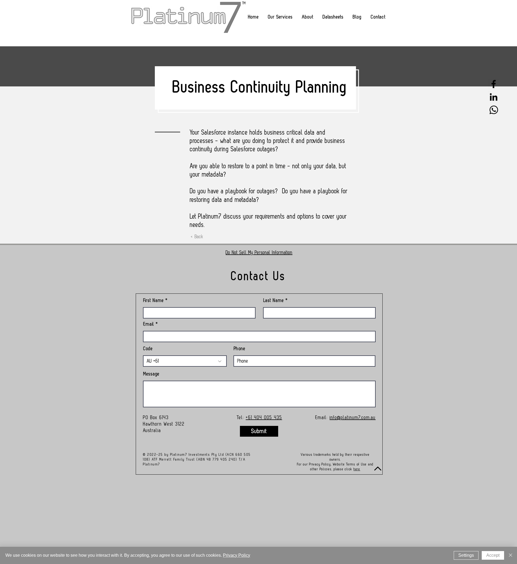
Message (151, 374)
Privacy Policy (236, 555)
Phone (239, 348)
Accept (492, 555)
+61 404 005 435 (264, 417)
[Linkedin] (493, 97)
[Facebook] (493, 84)
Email (148, 324)
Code (148, 348)
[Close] (510, 555)
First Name (153, 300)
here (357, 469)
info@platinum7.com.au (353, 417)
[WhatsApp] (493, 109)
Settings (466, 555)
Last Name (273, 300)
